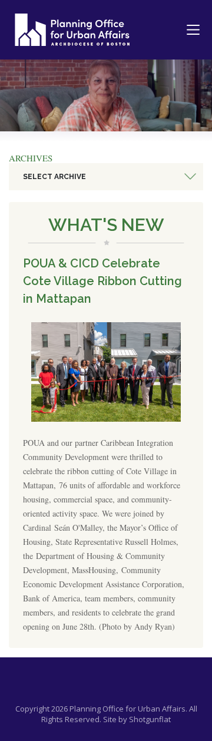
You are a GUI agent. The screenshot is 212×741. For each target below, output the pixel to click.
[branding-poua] (72, 30)
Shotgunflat (150, 719)
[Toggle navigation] (193, 30)
